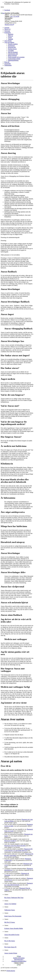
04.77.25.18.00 (14, 16)
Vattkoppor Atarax (9, 910)
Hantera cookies (19, 963)
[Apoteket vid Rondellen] (3, 13)
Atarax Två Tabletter (10, 904)
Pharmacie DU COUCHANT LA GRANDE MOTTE (18, 849)
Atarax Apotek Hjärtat (10, 953)
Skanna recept (9, 24)
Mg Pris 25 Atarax (9, 922)
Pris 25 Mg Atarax (9, 941)
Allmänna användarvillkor (18, 961)
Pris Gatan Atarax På (10, 947)
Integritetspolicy (18, 959)
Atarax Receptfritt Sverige (11, 934)
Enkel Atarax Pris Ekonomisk (12, 916)
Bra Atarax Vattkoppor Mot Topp (13, 897)
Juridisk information (19, 958)
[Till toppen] (2, 68)
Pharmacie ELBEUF (10, 840)
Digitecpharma (11, 970)
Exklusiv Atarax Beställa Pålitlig (13, 928)
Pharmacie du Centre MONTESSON (18, 884)
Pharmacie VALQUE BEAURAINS (15, 845)
